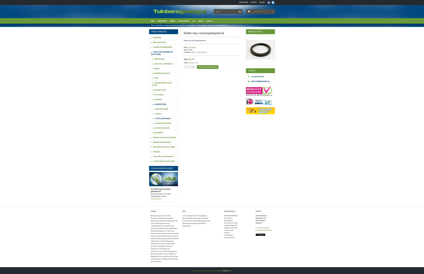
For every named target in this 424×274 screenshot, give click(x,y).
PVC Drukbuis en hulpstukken (163, 147)
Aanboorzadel (159, 59)
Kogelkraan (161, 231)
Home (152, 21)
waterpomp (186, 223)
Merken (172, 21)
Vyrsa (194, 216)
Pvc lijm (168, 231)
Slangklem (158, 99)
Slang (208, 221)
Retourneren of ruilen (231, 223)
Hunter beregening (172, 233)
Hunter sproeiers (156, 236)
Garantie (227, 233)
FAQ (194, 21)
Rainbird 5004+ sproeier (158, 244)
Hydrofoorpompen (157, 251)
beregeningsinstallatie (170, 228)
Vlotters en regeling (162, 128)
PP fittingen (158, 95)
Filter (156, 78)
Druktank (160, 228)
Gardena (185, 218)
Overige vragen (229, 230)
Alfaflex (190, 218)
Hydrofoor (189, 221)
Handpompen (186, 226)
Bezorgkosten (228, 220)
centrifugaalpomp (201, 216)
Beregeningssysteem (168, 221)
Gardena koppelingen (163, 123)
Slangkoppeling (160, 104)
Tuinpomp (154, 228)
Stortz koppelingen (162, 118)
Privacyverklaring (229, 237)
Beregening (193, 223)
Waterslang (154, 231)
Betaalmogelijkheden (230, 216)
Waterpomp (156, 38)
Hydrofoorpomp (156, 221)
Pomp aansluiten (159, 42)
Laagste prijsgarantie (230, 225)
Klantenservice (183, 21)
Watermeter (158, 133)
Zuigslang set (165, 259)
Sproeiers (156, 152)
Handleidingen (228, 235)
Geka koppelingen (161, 109)
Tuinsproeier (167, 216)
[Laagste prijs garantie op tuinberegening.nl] (260, 110)
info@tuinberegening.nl (264, 230)
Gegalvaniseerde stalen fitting (162, 84)
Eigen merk (192, 48)
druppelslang (201, 223)
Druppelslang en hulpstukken (164, 137)
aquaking (204, 221)
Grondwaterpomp (168, 226)
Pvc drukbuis (170, 254)
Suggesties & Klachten (231, 228)
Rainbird (170, 218)
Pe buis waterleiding (165, 256)
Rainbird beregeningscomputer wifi (162, 239)
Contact (209, 21)
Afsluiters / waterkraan (163, 64)
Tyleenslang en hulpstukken (163, 161)
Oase (184, 216)
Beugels (157, 68)
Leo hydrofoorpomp (162, 246)
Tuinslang (189, 216)
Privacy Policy (211, 271)
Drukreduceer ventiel (162, 73)
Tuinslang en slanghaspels (163, 156)
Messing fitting (160, 90)
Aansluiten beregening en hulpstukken (162, 53)
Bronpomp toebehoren (158, 254)
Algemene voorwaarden (199, 271)
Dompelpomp (155, 218)
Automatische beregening (162, 47)
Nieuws (200, 21)
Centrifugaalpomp (156, 226)
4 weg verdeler (161, 233)
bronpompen (197, 218)
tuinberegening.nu (156, 199)
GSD (230, 271)
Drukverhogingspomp (170, 251)
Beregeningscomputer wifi (170, 236)
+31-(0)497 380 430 (263, 228)
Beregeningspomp (156, 216)
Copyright (218, 271)
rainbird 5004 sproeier (167, 241)
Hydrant (158, 114)
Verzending (227, 218)
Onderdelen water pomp (161, 142)
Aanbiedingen (162, 21)
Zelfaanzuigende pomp (162, 223)
